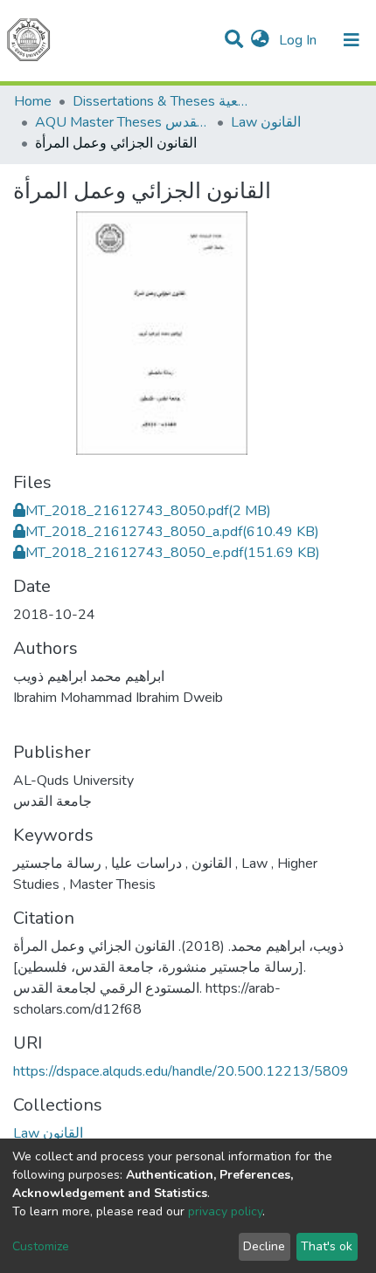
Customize (40, 1246)
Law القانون (266, 122)
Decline (264, 1246)
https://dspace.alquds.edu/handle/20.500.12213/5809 (181, 1071)
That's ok (326, 1246)
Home (33, 101)
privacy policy (225, 1211)
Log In (299, 40)
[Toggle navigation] (351, 40)
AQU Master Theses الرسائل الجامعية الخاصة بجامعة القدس (122, 122)
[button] (260, 40)
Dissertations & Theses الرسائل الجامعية (160, 101)
